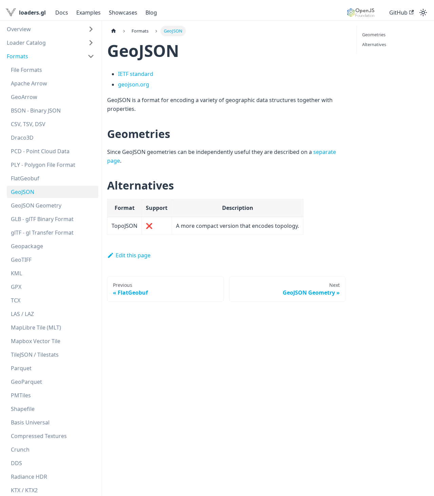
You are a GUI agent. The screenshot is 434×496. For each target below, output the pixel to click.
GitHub (398, 12)
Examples (88, 12)
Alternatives (374, 44)
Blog (151, 12)
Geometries (374, 35)
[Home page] (113, 31)
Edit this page (133, 255)
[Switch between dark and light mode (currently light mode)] (423, 12)
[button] (50, 29)
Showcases (123, 12)
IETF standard (135, 74)
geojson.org (133, 84)
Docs (61, 12)
